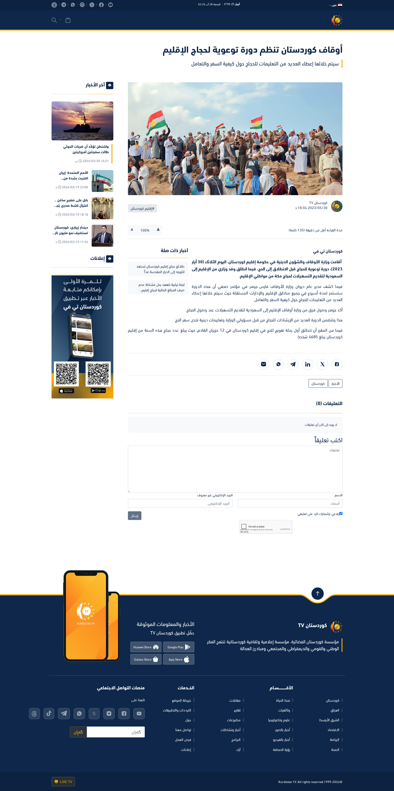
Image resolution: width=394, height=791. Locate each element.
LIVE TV (65, 781)
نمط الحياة (283, 700)
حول (188, 720)
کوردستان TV (318, 202)
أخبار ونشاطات (231, 730)
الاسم (338, 495)
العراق (335, 710)
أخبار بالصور (282, 730)
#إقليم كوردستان (142, 208)
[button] (54, 20)
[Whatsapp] (278, 364)
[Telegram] (293, 364)
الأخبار (336, 383)
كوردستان (318, 383)
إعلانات (186, 749)
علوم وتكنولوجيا (279, 720)
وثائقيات (284, 710)
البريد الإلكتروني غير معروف (215, 495)
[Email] (264, 364)
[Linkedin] (307, 364)
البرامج (236, 739)
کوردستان (332, 700)
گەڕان (78, 732)
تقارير (237, 710)
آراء (238, 749)
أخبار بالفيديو (281, 739)
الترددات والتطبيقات (177, 710)
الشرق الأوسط (329, 720)
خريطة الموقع (181, 700)
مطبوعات (234, 720)
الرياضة (334, 739)
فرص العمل (183, 739)
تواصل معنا (183, 730)
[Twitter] (322, 364)
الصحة (335, 749)
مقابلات (235, 700)
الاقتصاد (333, 730)
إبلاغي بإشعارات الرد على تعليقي (319, 513)
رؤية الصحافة (281, 749)
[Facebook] (337, 364)
